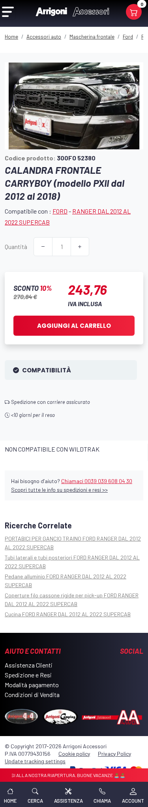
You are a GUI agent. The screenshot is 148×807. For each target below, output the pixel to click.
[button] (35, 794)
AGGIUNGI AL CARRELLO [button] (74, 326)
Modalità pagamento (32, 684)
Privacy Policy (114, 753)
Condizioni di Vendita (32, 694)
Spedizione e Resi (28, 675)
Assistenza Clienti (28, 665)
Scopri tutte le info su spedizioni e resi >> (59, 489)
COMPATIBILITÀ (46, 370)
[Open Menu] (8, 12)
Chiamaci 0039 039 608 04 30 (96, 481)
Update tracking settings (35, 761)
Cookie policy (74, 753)
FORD (59, 211)
